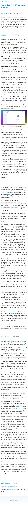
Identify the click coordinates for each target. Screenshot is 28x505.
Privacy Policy (13, 486)
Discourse (9, 489)
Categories (7, 483)
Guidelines (14, 483)
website (17, 406)
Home (2, 483)
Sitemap (14, 498)
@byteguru (9, 192)
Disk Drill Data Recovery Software (16, 129)
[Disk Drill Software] (14, 117)
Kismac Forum (4, 1)
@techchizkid (14, 341)
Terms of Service (5, 486)
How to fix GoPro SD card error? (14, 5)
